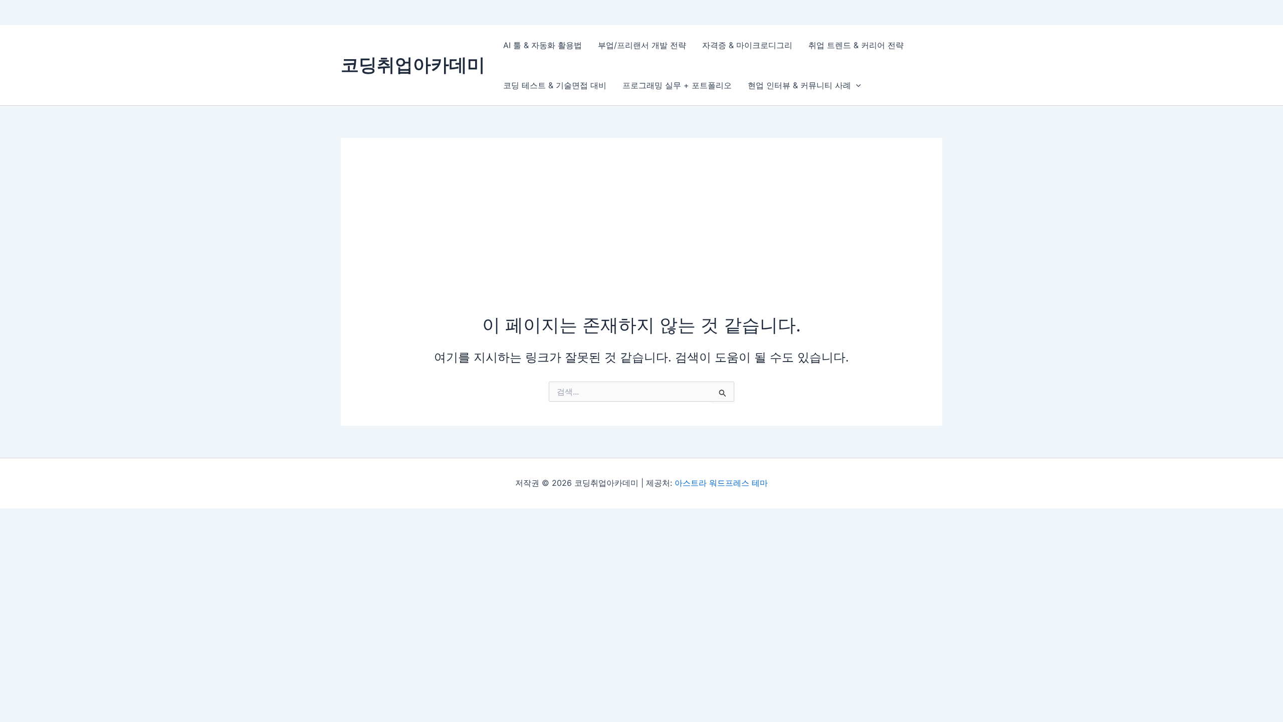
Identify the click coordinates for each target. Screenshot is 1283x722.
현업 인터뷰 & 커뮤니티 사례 (799, 85)
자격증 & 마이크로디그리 (747, 45)
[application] (856, 85)
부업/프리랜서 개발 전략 (642, 45)
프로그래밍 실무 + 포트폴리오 (677, 85)
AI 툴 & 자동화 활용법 (542, 45)
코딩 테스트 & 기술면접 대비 (554, 85)
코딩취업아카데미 (413, 65)
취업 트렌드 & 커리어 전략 (856, 45)
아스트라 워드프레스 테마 (721, 483)
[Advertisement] (641, 237)
